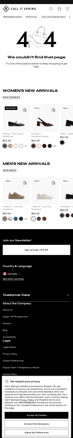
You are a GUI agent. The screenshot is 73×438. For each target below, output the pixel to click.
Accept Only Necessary (36, 424)
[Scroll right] (69, 17)
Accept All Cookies (37, 415)
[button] (59, 8)
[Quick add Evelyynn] (53, 109)
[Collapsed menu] (67, 9)
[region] (36, 127)
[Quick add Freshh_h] (24, 182)
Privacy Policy (27, 400)
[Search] (51, 8)
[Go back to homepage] (19, 8)
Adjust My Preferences (36, 432)
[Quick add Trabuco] (53, 182)
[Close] (69, 379)
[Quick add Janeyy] (24, 109)
